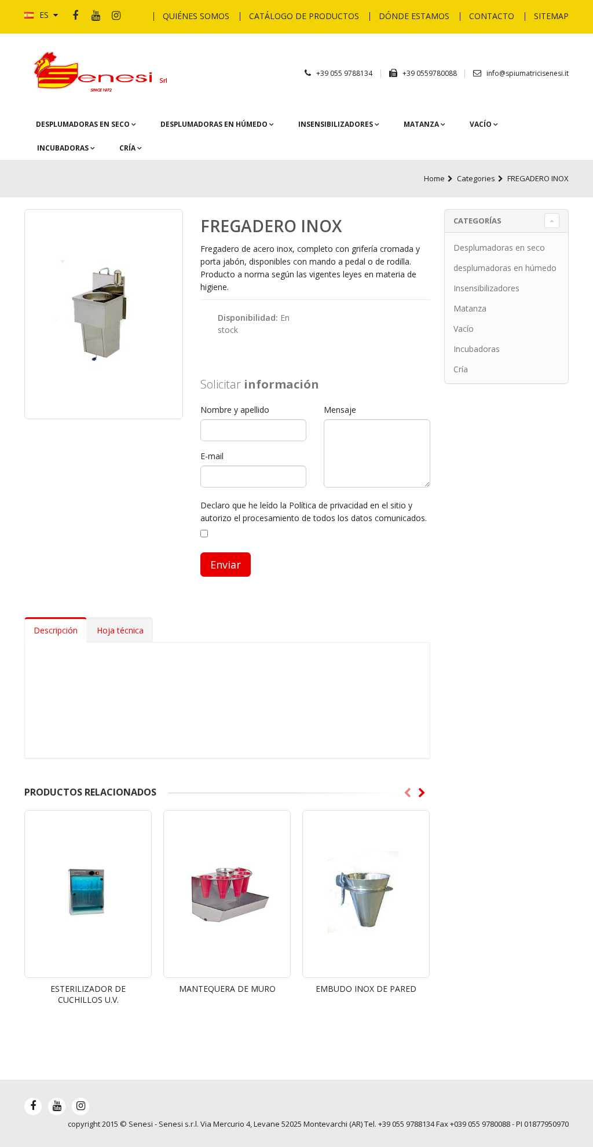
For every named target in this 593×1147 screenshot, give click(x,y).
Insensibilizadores (336, 124)
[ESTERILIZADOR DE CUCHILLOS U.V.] (88, 894)
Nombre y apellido (234, 409)
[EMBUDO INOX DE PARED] (366, 894)
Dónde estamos (414, 15)
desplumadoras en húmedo (214, 124)
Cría (128, 147)
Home (434, 178)
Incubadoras (63, 147)
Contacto (491, 15)
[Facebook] (75, 16)
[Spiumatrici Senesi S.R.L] (103, 72)
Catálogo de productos (304, 15)
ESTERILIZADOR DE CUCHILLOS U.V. (88, 994)
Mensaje (340, 409)
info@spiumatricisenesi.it (527, 73)
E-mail (212, 455)
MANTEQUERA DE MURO (227, 988)
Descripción (56, 630)
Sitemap (551, 15)
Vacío (481, 124)
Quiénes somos (196, 15)
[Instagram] (116, 16)
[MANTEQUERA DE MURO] (227, 894)
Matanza (422, 124)
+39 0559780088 (430, 73)
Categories (476, 178)
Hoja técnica (120, 630)
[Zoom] (104, 314)
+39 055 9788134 (344, 73)
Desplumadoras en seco (83, 124)
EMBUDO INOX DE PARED (366, 988)
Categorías (477, 220)
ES (44, 14)
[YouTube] (95, 16)
